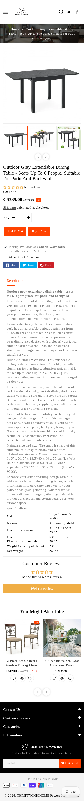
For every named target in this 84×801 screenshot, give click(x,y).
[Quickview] (22, 678)
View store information (24, 257)
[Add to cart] (13, 678)
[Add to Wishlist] (30, 678)
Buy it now (39, 231)
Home (15, 29)
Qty (6, 217)
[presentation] (38, 156)
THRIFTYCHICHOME (42, 778)
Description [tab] (15, 280)
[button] (13, 187)
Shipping (9, 207)
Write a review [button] (42, 589)
